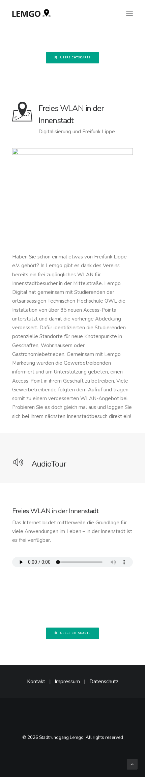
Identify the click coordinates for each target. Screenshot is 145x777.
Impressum (67, 681)
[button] (129, 13)
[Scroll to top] (132, 763)
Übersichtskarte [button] (75, 57)
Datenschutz (103, 681)
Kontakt (36, 681)
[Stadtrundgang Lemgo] (31, 13)
